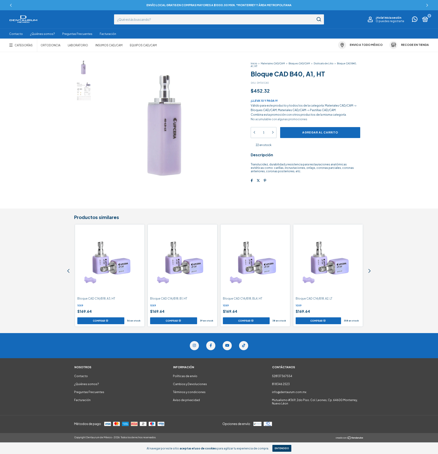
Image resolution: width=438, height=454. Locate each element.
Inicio (254, 63)
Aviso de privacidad (186, 400)
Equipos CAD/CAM (143, 45)
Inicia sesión (392, 17)
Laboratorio (78, 45)
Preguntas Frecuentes (77, 34)
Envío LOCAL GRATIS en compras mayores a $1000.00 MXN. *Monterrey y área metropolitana (219, 5)
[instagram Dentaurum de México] (194, 345)
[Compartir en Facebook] (252, 180)
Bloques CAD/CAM (299, 63)
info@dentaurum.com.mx (289, 392)
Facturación (108, 34)
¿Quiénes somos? (42, 34)
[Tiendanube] (349, 438)
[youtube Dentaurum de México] (227, 345)
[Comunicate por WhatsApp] (415, 20)
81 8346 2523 (281, 384)
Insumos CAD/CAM (109, 45)
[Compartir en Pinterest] (265, 180)
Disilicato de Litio (323, 63)
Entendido (282, 448)
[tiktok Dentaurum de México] (243, 345)
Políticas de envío (185, 376)
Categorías (24, 45)
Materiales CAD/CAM (273, 63)
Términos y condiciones (189, 392)
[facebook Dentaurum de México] (210, 345)
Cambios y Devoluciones (190, 384)
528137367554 (282, 376)
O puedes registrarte (390, 21)
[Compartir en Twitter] (258, 180)
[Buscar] (318, 19)
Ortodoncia (50, 45)
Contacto (16, 34)
